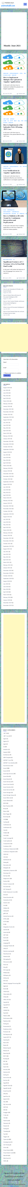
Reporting (5, 1053)
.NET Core (6, 736)
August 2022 (6, 516)
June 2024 (6, 457)
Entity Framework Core (9, 892)
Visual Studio (6, 1150)
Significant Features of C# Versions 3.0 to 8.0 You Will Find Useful (13, 264)
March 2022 (6, 530)
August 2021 (6, 549)
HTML (21, 73)
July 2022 (5, 519)
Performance (6, 1018)
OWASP (5, 1010)
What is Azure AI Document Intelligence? (13, 307)
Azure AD (5, 771)
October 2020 (7, 575)
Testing (5, 1128)
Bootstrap (5, 816)
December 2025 (7, 409)
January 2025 (6, 438)
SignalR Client (6, 1085)
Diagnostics (6, 878)
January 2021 (6, 567)
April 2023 (6, 495)
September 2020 (7, 578)
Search (5, 1066)
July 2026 (5, 390)
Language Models (7, 945)
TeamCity (5, 1120)
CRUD (5, 854)
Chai (4, 830)
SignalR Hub (6, 1088)
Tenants (5, 1126)
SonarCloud (6, 1091)
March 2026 (6, 401)
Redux (4, 1045)
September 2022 (7, 514)
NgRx (4, 986)
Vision (5, 1147)
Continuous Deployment (9, 849)
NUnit (4, 988)
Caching (5, 822)
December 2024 (7, 441)
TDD (4, 1118)
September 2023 (7, 481)
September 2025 (7, 417)
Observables (6, 994)
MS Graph (5, 970)
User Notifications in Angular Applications (11, 171)
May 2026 (6, 395)
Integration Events (8, 927)
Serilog (5, 1074)
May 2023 (6, 492)
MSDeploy (6, 975)
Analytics (5, 749)
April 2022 (6, 527)
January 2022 (6, 535)
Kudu (4, 940)
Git (4, 905)
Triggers (5, 1136)
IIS (17, 213)
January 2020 (6, 600)
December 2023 (7, 473)
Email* (5, 367)
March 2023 (6, 497)
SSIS (4, 1109)
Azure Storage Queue (8, 795)
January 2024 (6, 471)
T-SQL (5, 1115)
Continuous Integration (9, 851)
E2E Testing (6, 889)
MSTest (5, 978)
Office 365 (6, 999)
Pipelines (5, 1021)
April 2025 (6, 430)
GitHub (5, 910)
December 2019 (7, 602)
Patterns (5, 1015)
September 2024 (7, 449)
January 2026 (6, 406)
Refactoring (6, 1048)
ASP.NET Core (7, 760)
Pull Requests (6, 1034)
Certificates (6, 824)
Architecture (6, 754)
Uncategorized (7, 1142)
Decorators (6, 865)
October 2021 (7, 543)
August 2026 (6, 387)
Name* (5, 362)
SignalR (5, 1083)
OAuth (5, 991)
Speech (5, 1099)
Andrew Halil (22, 93)
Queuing (5, 1040)
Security (5, 1069)
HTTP (11, 120)
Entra (4, 894)
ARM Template (7, 757)
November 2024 (7, 444)
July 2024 (5, 455)
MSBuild (22, 213)
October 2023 (7, 479)
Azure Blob (6, 776)
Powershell (6, 1026)
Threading (5, 1131)
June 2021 (6, 554)
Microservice (6, 962)
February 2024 (7, 468)
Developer (6, 873)
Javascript (5, 932)
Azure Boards (6, 779)
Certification (6, 827)
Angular (5, 73)
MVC (4, 980)
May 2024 (6, 460)
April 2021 (6, 559)
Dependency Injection (8, 870)
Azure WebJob (7, 800)
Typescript (6, 1139)
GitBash (5, 908)
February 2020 (7, 597)
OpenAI (5, 1002)
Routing (5, 1058)
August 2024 (6, 452)
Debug (5, 862)
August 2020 (6, 581)
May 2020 (6, 589)
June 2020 (6, 586)
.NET (4, 733)
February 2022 (7, 532)
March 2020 (6, 594)
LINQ (4, 948)
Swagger (5, 1112)
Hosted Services (7, 916)
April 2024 (6, 463)
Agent (4, 738)
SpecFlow (5, 1096)
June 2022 (6, 522)
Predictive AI (6, 1029)
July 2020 (5, 584)
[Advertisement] (14, 29)
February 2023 (7, 500)
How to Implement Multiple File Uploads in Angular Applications (12, 79)
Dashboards (6, 859)
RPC (4, 1061)
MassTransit (6, 953)
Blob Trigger (6, 814)
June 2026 (6, 393)
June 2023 (6, 489)
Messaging (6, 959)
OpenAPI (5, 1005)
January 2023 (6, 503)
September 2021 (7, 546)
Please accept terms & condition (12, 373)
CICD (4, 835)
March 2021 (6, 562)
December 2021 (7, 538)
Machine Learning (7, 951)
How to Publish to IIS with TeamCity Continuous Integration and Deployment (13, 219)
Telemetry (5, 1123)
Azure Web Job (7, 797)
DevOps (14, 213)
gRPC (4, 913)
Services (5, 1080)
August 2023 (6, 484)
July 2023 (5, 487)
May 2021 (6, 557)
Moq (4, 967)
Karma (5, 937)
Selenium (5, 1072)
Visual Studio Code (8, 1152)
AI (3, 746)
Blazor (5, 811)
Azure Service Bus (8, 789)
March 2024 (6, 465)
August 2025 (6, 420)
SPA (25, 73)
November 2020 (7, 573)
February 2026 (7, 403)
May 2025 (6, 428)
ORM (4, 1007)
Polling (5, 1023)
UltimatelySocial (14, 1186)
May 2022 (6, 524)
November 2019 (7, 605)
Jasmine (5, 929)
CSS (21, 166)
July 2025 (5, 422)
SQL (19, 120)
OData (5, 997)
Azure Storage (6, 792)
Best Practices (7, 259)
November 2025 (7, 411)
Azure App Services (8, 773)
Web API (14, 75)
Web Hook (6, 1158)
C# (8, 120)
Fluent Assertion (7, 897)
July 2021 (5, 551)
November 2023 (7, 476)
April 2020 (6, 592)
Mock (4, 964)
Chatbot (5, 832)
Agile (4, 744)
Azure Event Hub (7, 784)
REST (15, 120)
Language (5, 943)
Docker (5, 881)
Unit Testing (6, 1144)
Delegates (5, 867)
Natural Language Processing (10, 983)
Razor (4, 1042)
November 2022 (7, 508)
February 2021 (7, 565)
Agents (5, 741)
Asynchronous (14, 73)
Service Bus (6, 1077)
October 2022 (7, 511)
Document (6, 886)
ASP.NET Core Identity (9, 763)
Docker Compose (7, 884)
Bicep (4, 808)
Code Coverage (7, 838)
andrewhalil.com (8, 6)
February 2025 (7, 436)
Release (5, 1050)
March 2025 (6, 433)
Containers (6, 846)
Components (6, 843)
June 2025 (6, 425)
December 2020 (7, 570)
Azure (4, 768)
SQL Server (6, 1104)
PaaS (4, 1013)
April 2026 (6, 398)
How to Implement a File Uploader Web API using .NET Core (13, 127)
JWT (4, 935)
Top (22, 120)
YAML (4, 1161)
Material (25, 166)
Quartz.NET (6, 1037)
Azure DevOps (7, 781)
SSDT (4, 1107)
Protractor (5, 1031)
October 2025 (7, 414)
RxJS (4, 1064)
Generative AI (6, 900)
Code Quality (6, 841)
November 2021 (7, 541)
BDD (4, 803)
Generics (5, 902)
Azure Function (7, 787)
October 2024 (7, 446)
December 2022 (7, 506)
